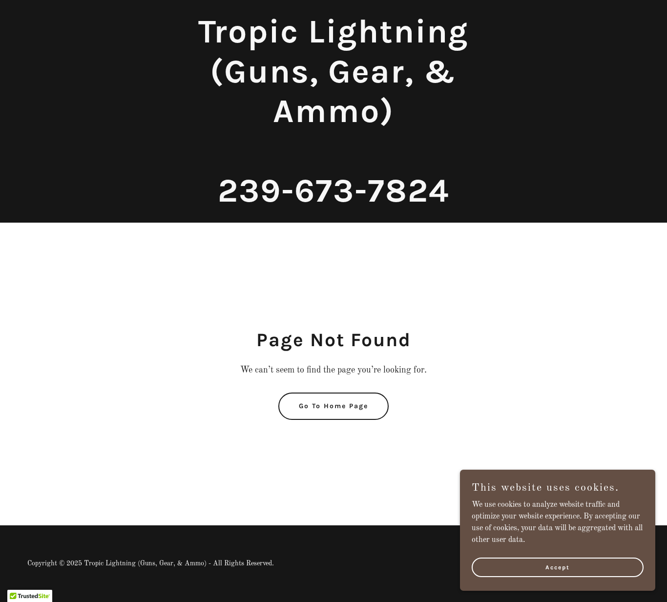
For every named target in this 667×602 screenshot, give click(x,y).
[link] (333, 200)
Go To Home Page (333, 406)
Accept (557, 566)
